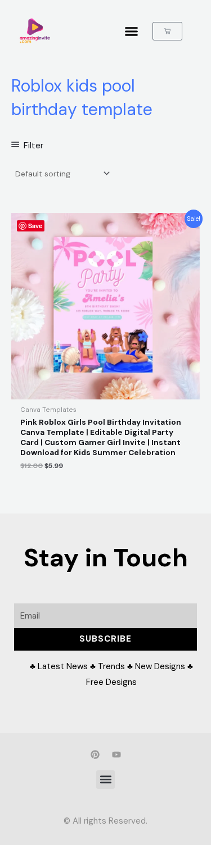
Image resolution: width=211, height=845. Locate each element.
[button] (131, 31)
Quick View (105, 391)
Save (35, 225)
